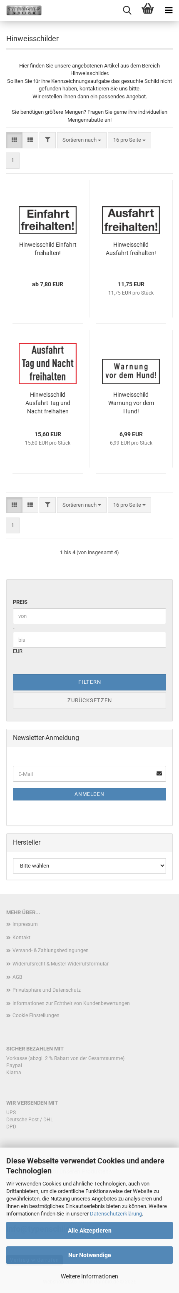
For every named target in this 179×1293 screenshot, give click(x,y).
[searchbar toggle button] (127, 10)
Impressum (25, 924)
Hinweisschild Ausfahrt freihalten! (131, 248)
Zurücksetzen (89, 700)
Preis (20, 602)
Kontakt (21, 937)
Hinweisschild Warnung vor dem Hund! (131, 403)
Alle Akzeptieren (90, 1230)
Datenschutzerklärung (116, 1213)
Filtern (89, 682)
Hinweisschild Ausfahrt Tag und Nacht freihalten (47, 403)
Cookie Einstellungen (36, 1015)
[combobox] (82, 140)
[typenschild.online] (21, 10)
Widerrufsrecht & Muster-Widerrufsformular (60, 964)
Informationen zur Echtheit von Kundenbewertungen (71, 1003)
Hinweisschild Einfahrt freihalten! (48, 248)
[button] (14, 140)
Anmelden (89, 794)
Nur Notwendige (89, 1255)
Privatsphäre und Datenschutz (46, 990)
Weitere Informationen (89, 1276)
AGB (17, 977)
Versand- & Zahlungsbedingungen (50, 950)
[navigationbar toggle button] (168, 10)
